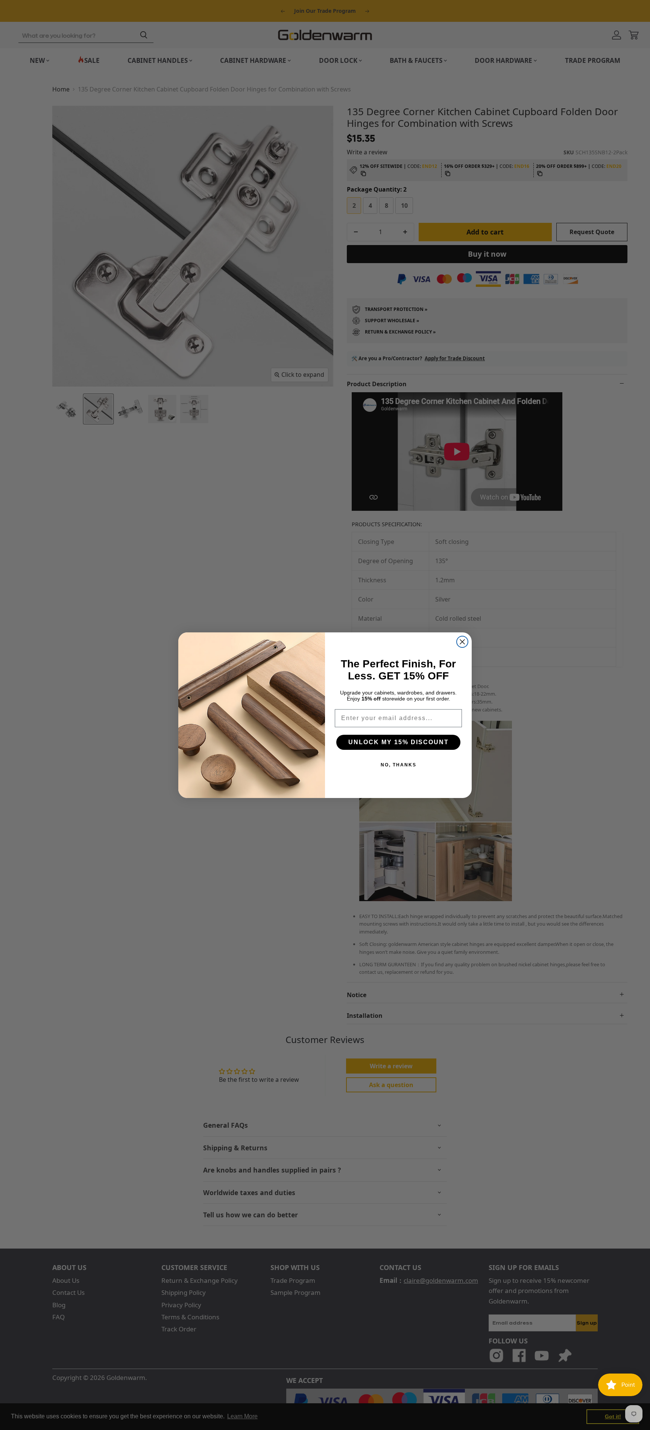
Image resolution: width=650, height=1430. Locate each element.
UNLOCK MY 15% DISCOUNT (398, 742)
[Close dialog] (462, 641)
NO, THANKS (398, 765)
